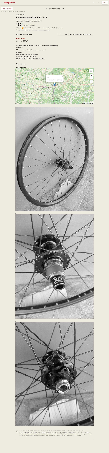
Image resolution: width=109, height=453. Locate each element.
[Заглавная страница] (9, 1)
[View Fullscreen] (91, 81)
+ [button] (91, 75)
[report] (81, 34)
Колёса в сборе (20, 14)
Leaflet (83, 103)
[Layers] (91, 71)
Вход (104, 2)
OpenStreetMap (90, 103)
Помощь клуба (82, 433)
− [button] (91, 78)
